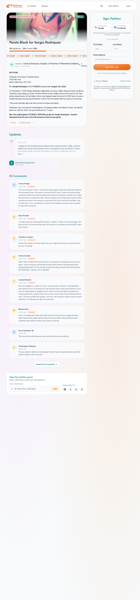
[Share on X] (70, 389)
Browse (45, 6)
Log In (128, 6)
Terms (113, 86)
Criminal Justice (24, 122)
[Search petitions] (101, 6)
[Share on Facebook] (64, 389)
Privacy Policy (122, 86)
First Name (97, 44)
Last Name (117, 44)
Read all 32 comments (46, 364)
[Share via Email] (82, 389)
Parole (13, 122)
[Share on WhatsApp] (76, 389)
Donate (33, 6)
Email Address (99, 55)
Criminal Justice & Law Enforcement (22, 16)
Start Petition (114, 6)
